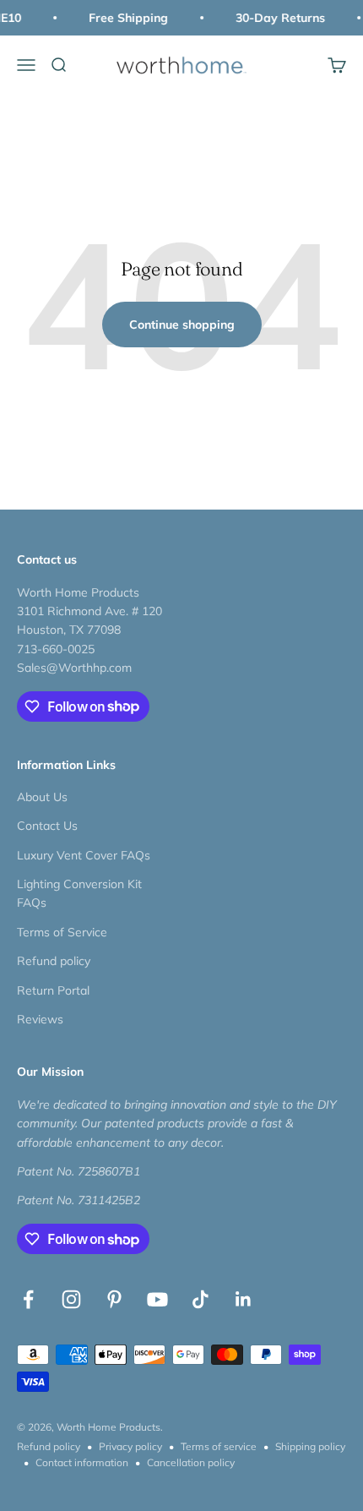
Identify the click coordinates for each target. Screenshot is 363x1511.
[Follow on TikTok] (200, 1299)
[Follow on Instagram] (71, 1299)
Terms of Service (62, 932)
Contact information (81, 1462)
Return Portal (53, 990)
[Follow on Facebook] (28, 1299)
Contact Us (47, 825)
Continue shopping (182, 324)
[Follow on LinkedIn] (243, 1299)
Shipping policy (310, 1446)
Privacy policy (130, 1446)
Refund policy (53, 960)
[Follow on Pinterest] (114, 1299)
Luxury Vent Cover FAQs (83, 855)
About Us (42, 797)
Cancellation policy (191, 1462)
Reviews (40, 1019)
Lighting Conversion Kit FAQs (79, 893)
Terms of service (219, 1446)
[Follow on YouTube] (157, 1299)
